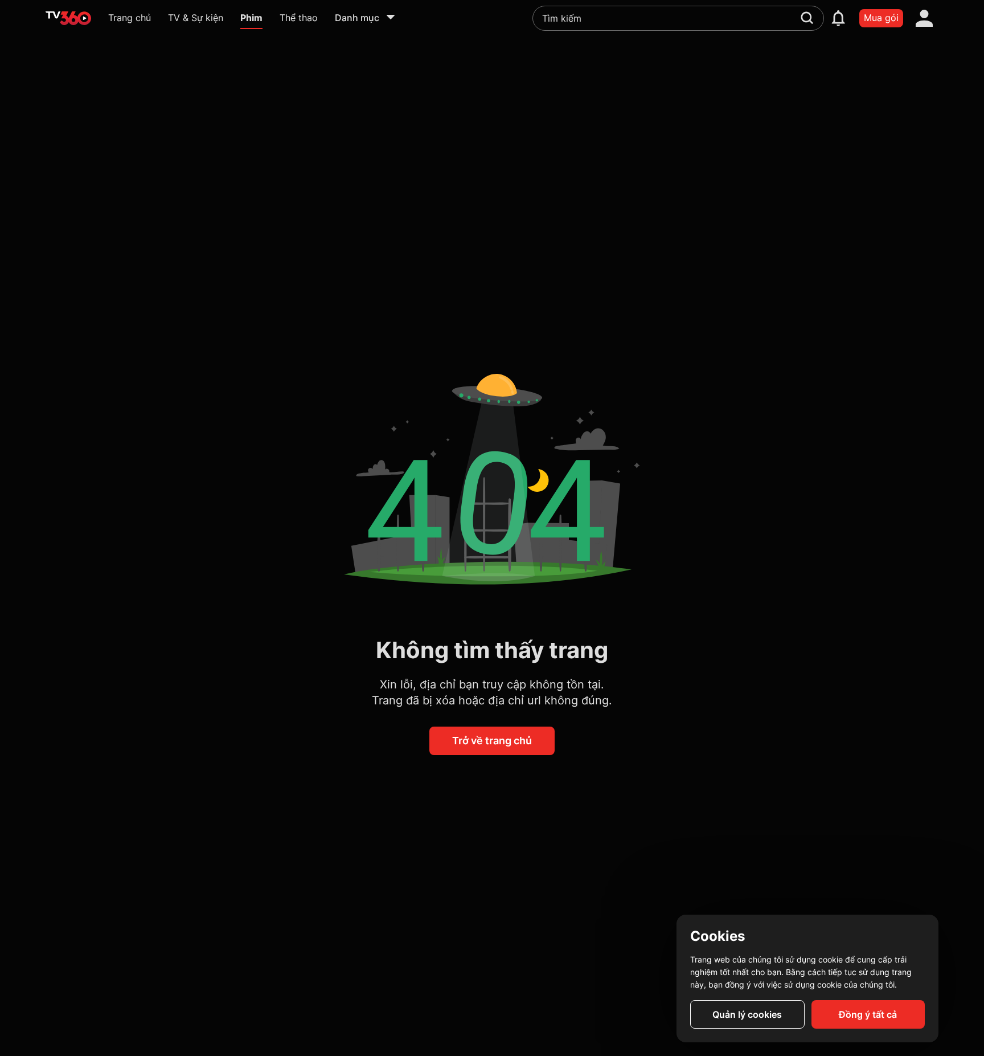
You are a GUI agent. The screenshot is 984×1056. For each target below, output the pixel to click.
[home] (68, 18)
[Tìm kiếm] (806, 17)
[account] (924, 18)
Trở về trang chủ (492, 741)
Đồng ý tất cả (868, 1014)
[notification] (838, 18)
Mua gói (881, 17)
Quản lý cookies (747, 1014)
